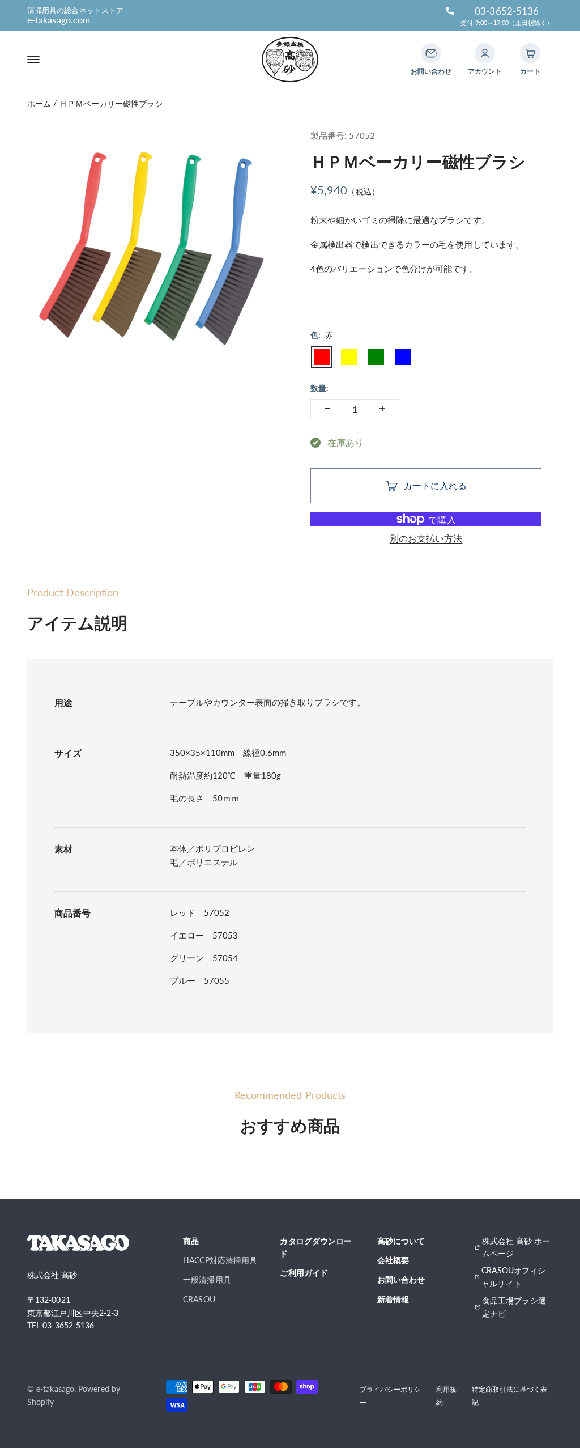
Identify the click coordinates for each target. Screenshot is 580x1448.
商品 (191, 1241)
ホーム (39, 103)
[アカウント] (485, 53)
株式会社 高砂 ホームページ (516, 1247)
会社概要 (393, 1260)
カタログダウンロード (316, 1247)
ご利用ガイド (303, 1272)
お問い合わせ (401, 1279)
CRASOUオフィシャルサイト (513, 1277)
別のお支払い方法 (426, 538)
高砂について (401, 1241)
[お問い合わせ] (431, 53)
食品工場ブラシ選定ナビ (514, 1307)
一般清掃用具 (207, 1279)
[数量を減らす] (327, 409)
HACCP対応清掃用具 (220, 1260)
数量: (319, 388)
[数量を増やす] (382, 409)
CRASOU (199, 1299)
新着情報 (393, 1299)
